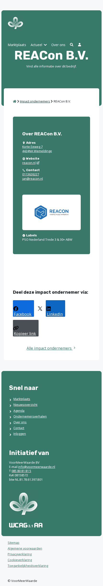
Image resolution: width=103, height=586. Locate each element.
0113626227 (30, 174)
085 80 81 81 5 (21, 471)
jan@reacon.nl (32, 178)
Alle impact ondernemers (50, 348)
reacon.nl (29, 163)
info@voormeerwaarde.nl (36, 467)
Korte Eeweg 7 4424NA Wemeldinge (37, 148)
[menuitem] (17, 45)
